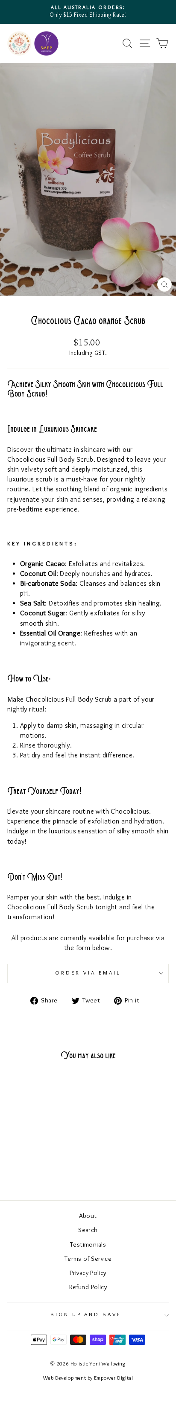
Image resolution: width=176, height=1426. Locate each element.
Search (87, 1230)
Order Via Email (88, 973)
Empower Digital (113, 1378)
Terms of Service (88, 1259)
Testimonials (88, 1245)
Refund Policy (88, 1287)
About (88, 1216)
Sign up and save (86, 1314)
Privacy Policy (88, 1273)
